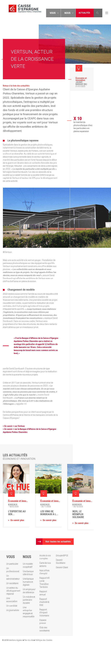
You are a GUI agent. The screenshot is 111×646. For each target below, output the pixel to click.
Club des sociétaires (44, 629)
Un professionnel (12, 569)
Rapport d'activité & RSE (44, 602)
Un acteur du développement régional (12, 591)
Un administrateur (12, 577)
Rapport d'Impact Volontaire (44, 612)
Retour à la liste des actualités (16, 86)
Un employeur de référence (29, 591)
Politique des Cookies (43, 640)
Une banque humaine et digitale (28, 582)
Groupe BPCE (62, 555)
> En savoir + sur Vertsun (14, 426)
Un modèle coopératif (28, 565)
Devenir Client (62, 567)
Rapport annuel (43, 593)
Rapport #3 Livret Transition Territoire (44, 582)
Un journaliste (12, 610)
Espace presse (42, 621)
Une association (11, 599)
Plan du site (28, 640)
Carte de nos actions (45, 564)
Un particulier (12, 564)
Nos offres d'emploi (44, 572)
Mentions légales (15, 640)
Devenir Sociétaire (60, 561)
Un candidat (11, 606)
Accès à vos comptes (45, 557)
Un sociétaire (12, 583)
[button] (53, 13)
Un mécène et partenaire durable (29, 600)
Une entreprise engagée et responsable (28, 612)
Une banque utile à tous (28, 573)
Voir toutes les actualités (58, 541)
